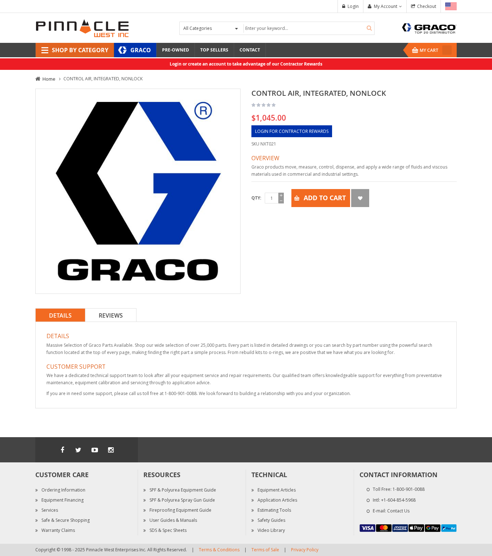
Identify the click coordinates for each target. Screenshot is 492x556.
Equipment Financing (62, 500)
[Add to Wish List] (360, 198)
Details (60, 315)
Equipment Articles (277, 490)
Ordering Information (63, 490)
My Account (385, 6)
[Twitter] (78, 449)
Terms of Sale (265, 550)
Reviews (111, 315)
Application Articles (277, 500)
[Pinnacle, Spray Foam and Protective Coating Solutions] (82, 27)
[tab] (60, 315)
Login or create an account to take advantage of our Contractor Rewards (246, 64)
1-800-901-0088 (409, 489)
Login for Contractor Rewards (291, 131)
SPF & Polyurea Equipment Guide (182, 490)
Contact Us (398, 511)
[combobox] (308, 28)
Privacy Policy (304, 550)
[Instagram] (111, 449)
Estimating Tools (274, 510)
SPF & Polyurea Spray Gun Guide (182, 500)
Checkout (426, 6)
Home (49, 79)
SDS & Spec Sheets (168, 530)
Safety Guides (271, 520)
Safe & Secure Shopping (65, 520)
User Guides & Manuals (173, 520)
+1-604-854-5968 (398, 500)
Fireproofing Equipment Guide (180, 510)
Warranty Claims (58, 530)
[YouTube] (94, 449)
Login (353, 6)
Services (49, 510)
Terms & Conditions (219, 550)
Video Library (271, 530)
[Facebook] (62, 449)
